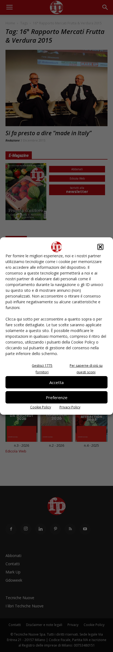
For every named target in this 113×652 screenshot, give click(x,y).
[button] (100, 247)
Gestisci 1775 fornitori (42, 368)
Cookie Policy (40, 407)
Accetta (56, 382)
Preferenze (56, 397)
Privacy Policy (70, 407)
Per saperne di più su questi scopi (86, 368)
